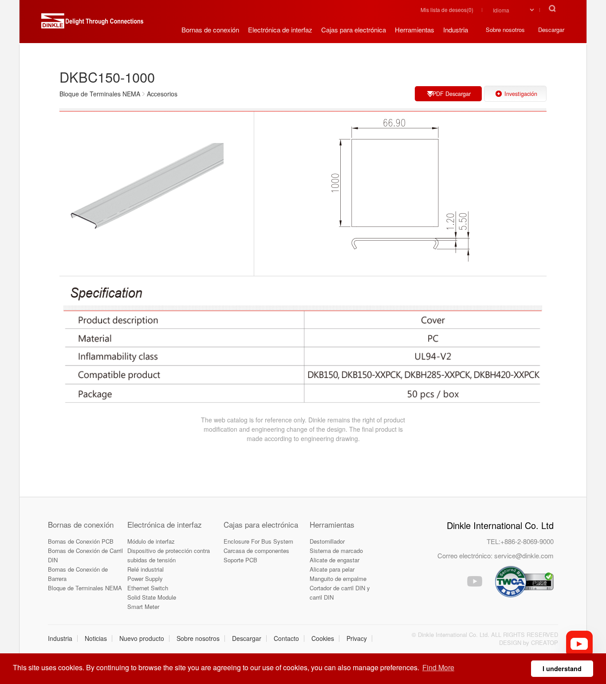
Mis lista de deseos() (447, 9)
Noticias (96, 638)
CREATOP (544, 642)
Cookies (322, 638)
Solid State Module (151, 597)
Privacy (356, 638)
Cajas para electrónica (261, 524)
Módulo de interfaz (151, 541)
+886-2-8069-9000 (527, 541)
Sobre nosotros (198, 638)
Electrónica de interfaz (164, 524)
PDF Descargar (452, 94)
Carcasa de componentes (256, 550)
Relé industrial (145, 569)
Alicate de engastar (334, 560)
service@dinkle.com (524, 555)
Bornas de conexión (81, 524)
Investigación (520, 94)
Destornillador (327, 541)
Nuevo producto (141, 638)
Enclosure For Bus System (258, 541)
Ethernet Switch (147, 588)
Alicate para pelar (332, 569)
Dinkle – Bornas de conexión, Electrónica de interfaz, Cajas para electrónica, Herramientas (92, 24)
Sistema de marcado (336, 550)
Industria (60, 638)
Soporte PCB (240, 560)
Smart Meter (143, 606)
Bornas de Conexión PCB (81, 541)
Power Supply (145, 578)
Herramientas (332, 524)
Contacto (286, 638)
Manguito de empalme (338, 578)
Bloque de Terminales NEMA (85, 588)
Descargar (246, 638)
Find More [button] (438, 667)
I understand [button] (562, 668)
